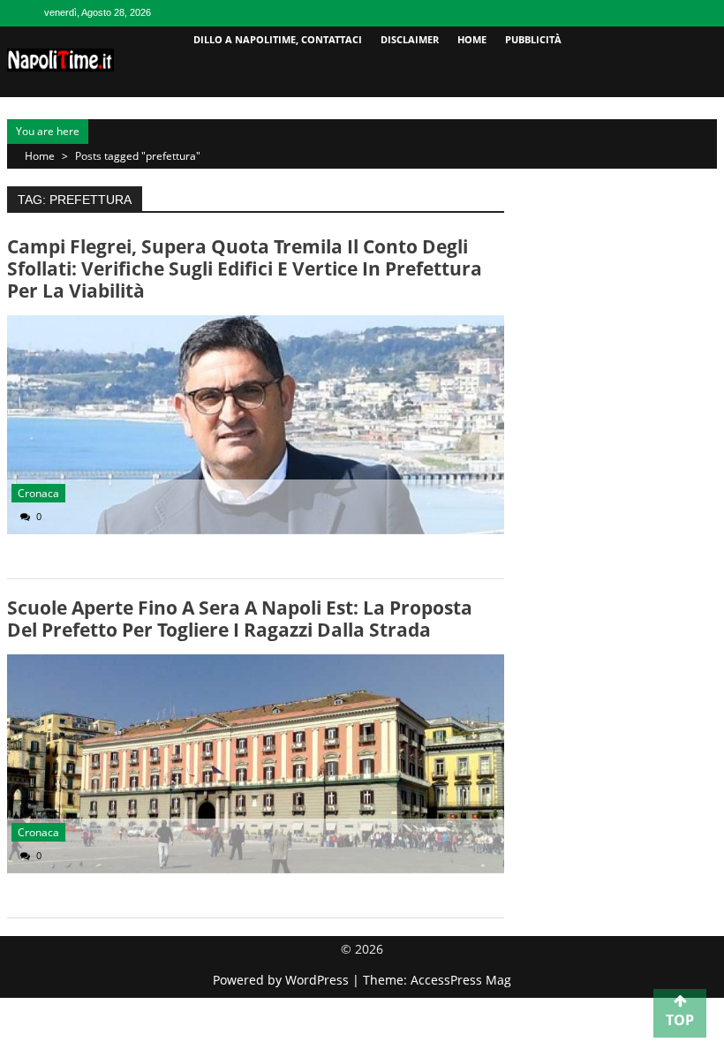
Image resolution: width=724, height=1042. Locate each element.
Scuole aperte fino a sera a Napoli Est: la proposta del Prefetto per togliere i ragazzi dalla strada (239, 618)
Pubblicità (533, 39)
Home (471, 39)
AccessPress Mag (461, 979)
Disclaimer (410, 39)
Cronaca (38, 493)
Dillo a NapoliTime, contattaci (277, 39)
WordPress (318, 979)
